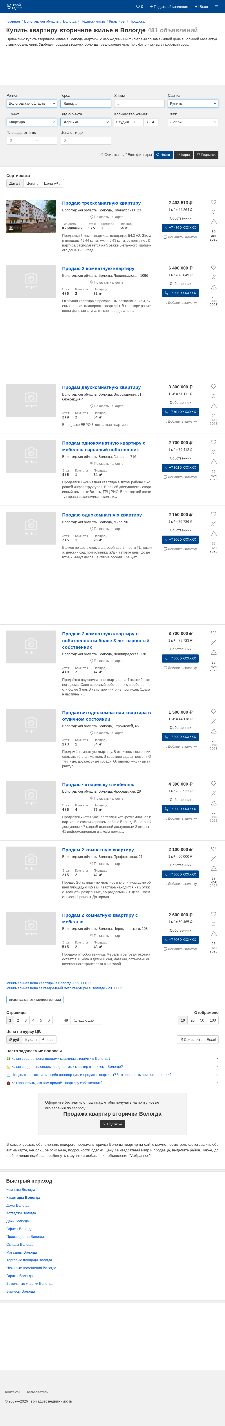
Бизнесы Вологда (20, 1291)
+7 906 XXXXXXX (182, 539)
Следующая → (86, 1020)
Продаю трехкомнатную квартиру (101, 203)
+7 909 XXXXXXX (182, 737)
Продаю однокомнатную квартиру (102, 514)
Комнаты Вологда (20, 1190)
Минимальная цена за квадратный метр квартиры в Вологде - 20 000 (63, 988)
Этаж (172, 114)
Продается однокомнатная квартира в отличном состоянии (106, 716)
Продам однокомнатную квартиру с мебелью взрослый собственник (103, 446)
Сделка (174, 95)
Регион (12, 95)
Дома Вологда (17, 1205)
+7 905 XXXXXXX (182, 293)
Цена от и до (71, 132)
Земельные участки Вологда (29, 1283)
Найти (165, 155)
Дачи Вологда (17, 1221)
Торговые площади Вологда (29, 1260)
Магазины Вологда (21, 1252)
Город (65, 95)
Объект (13, 114)
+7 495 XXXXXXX (182, 227)
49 (66, 1020)
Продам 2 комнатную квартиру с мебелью (100, 918)
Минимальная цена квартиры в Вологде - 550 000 (47, 983)
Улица (119, 95)
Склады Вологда (19, 1244)
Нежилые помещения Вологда (31, 1268)
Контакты (12, 1392)
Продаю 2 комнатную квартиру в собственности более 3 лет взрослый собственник (105, 640)
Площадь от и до (21, 132)
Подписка (208, 155)
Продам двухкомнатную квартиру (101, 387)
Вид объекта (71, 114)
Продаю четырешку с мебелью (98, 784)
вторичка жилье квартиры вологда (35, 999)
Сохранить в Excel (199, 1040)
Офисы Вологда (19, 1229)
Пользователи (37, 1392)
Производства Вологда (25, 1236)
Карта (185, 155)
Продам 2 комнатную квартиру (98, 849)
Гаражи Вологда (19, 1276)
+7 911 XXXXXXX (182, 412)
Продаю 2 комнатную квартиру (98, 268)
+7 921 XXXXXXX (182, 467)
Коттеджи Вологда (21, 1213)
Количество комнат (130, 114)
